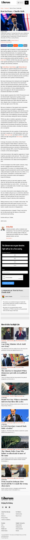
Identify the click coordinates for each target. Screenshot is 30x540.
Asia (2, 525)
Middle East (4, 528)
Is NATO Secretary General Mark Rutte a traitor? (13, 427)
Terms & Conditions (5, 519)
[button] (27, 3)
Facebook (3, 45)
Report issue (18, 515)
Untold (17, 530)
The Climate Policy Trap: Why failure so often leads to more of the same (13, 453)
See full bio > (9, 238)
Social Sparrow (4, 537)
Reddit (15, 45)
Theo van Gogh (8, 135)
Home (2, 8)
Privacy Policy (4, 517)
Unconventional (5, 396)
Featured (7, 8)
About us (3, 515)
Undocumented (19, 528)
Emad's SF (12, 396)
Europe (3, 526)
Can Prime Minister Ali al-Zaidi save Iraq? (13, 345)
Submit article (19, 513)
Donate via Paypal (8, 283)
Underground (19, 526)
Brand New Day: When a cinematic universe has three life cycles (14, 400)
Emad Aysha (20, 396)
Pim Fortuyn (20, 136)
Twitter (20, 45)
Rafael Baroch (23, 67)
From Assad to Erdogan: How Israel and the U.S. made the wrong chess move (14, 483)
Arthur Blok (5, 67)
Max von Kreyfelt (19, 422)
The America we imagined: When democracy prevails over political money (14, 373)
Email (25, 45)
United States (14, 40)
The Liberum (19, 367)
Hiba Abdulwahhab (20, 340)
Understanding (10, 340)
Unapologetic (8, 42)
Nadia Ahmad (19, 478)
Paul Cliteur (12, 67)
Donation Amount (6, 252)
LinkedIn (10, 45)
